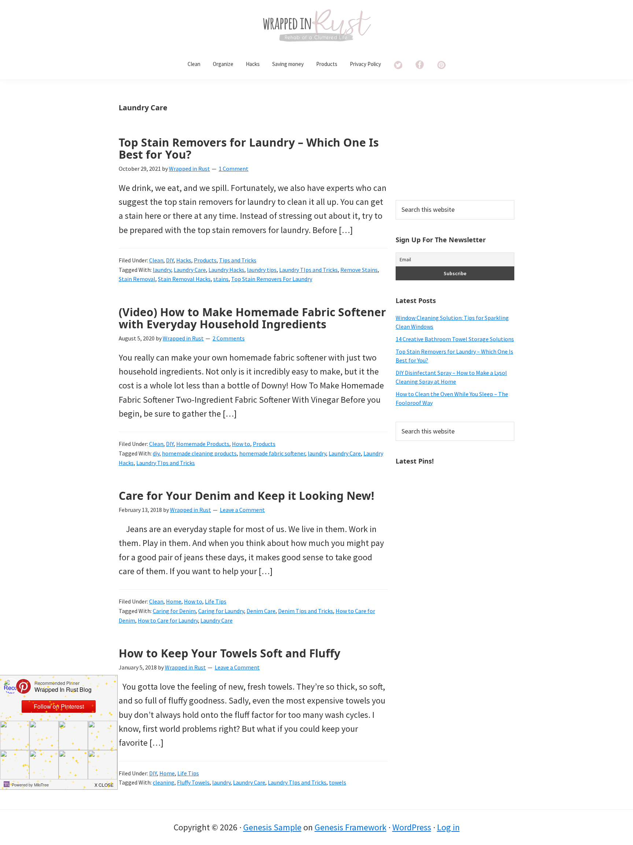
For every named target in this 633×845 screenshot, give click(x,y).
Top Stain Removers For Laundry (271, 279)
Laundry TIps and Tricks (308, 269)
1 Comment (233, 168)
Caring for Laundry (221, 611)
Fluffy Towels (193, 782)
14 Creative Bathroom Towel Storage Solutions (455, 339)
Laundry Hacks (226, 269)
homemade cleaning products (199, 453)
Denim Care (261, 611)
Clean (156, 260)
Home (173, 601)
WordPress (411, 827)
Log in (448, 827)
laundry (162, 269)
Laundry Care (190, 269)
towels (337, 782)
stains (221, 279)
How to (241, 443)
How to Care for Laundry (168, 620)
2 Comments (228, 338)
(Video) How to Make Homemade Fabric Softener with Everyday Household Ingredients (252, 318)
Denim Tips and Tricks (305, 611)
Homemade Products (202, 443)
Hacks (183, 260)
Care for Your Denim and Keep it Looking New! (246, 495)
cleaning (163, 782)
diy (156, 453)
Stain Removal (137, 279)
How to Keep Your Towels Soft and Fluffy (229, 653)
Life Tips (215, 601)
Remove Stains (359, 269)
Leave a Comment (242, 509)
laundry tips (262, 269)
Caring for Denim (174, 611)
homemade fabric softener (272, 453)
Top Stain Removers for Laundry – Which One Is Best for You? (249, 148)
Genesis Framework (350, 827)
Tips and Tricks (237, 260)
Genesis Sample (272, 827)
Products (205, 260)
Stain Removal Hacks (184, 279)
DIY (170, 260)
